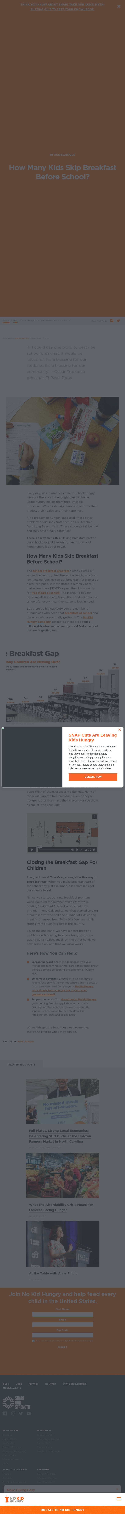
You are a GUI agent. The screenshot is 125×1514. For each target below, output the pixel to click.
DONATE (47, 1510)
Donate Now (93, 777)
